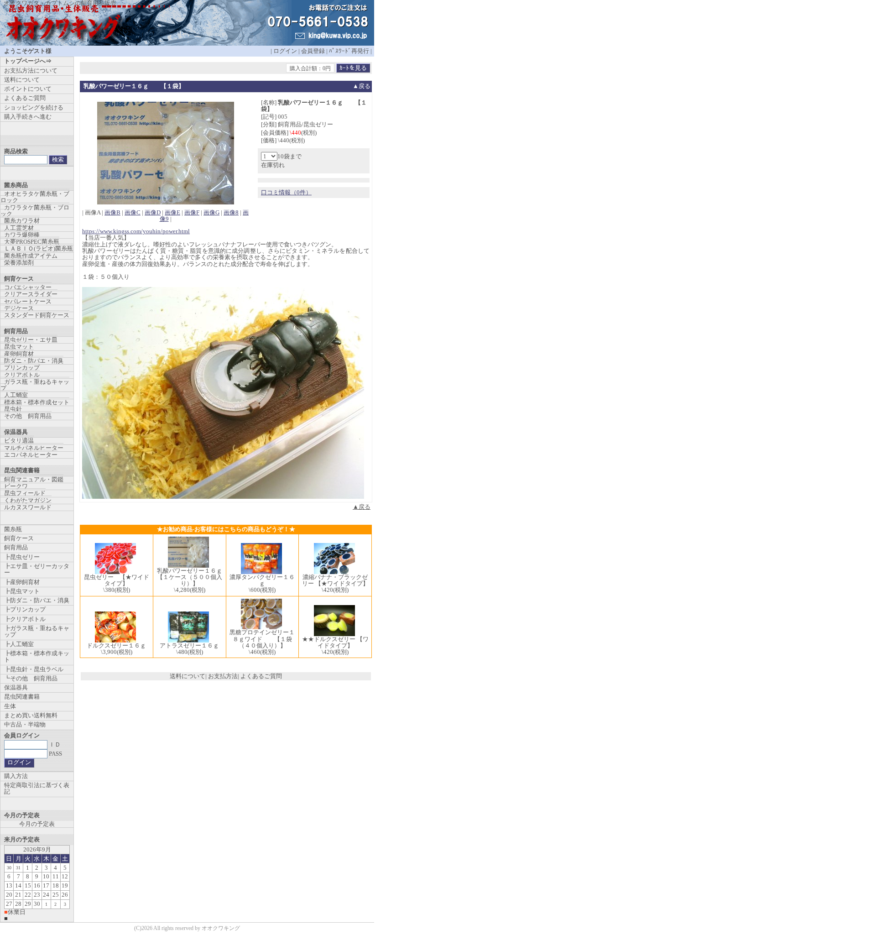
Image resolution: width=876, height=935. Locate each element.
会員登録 (313, 50)
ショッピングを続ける (33, 107)
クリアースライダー (30, 294)
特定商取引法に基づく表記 (36, 788)
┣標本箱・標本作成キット (36, 656)
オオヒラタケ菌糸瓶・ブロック (34, 197)
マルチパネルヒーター (33, 447)
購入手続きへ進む (28, 116)
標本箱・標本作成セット (36, 402)
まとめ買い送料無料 (30, 715)
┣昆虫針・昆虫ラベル (33, 669)
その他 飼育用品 (28, 416)
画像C (133, 212)
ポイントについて (28, 88)
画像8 (231, 212)
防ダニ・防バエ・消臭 (33, 360)
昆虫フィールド (25, 493)
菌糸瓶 (13, 529)
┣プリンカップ (25, 609)
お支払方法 (223, 676)
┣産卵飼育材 (22, 582)
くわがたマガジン (28, 500)
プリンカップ (22, 367)
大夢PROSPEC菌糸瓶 (31, 241)
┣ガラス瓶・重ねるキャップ (36, 631)
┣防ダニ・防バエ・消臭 (36, 600)
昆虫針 (13, 409)
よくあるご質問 (261, 676)
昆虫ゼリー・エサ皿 (30, 339)
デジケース (19, 308)
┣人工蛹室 (19, 644)
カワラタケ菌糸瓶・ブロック (34, 210)
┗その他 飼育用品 (30, 678)
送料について (187, 676)
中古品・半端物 (25, 724)
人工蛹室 (16, 395)
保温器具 (16, 687)
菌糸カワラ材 (22, 220)
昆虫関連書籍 (22, 696)
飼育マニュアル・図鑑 (33, 479)
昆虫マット (19, 346)
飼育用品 (16, 547)
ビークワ (16, 486)
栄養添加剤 (19, 262)
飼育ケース (19, 538)
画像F (191, 212)
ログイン (285, 50)
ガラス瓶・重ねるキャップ (34, 385)
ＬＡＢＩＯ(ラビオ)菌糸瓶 (38, 248)
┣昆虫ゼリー (22, 557)
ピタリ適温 (19, 440)
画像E (172, 212)
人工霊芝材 (19, 228)
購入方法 (16, 776)
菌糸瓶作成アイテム (30, 255)
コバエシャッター (28, 287)
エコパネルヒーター (30, 454)
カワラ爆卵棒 (22, 234)
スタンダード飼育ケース (36, 315)
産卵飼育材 (19, 353)
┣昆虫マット (22, 591)
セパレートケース (28, 301)
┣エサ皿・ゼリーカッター (36, 569)
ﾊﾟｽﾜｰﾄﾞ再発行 (349, 50)
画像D (153, 212)
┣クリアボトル (25, 619)
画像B (112, 212)
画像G (211, 212)
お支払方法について (30, 70)
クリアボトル (22, 374)
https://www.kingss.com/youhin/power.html (136, 231)
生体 (10, 706)
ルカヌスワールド (28, 507)
